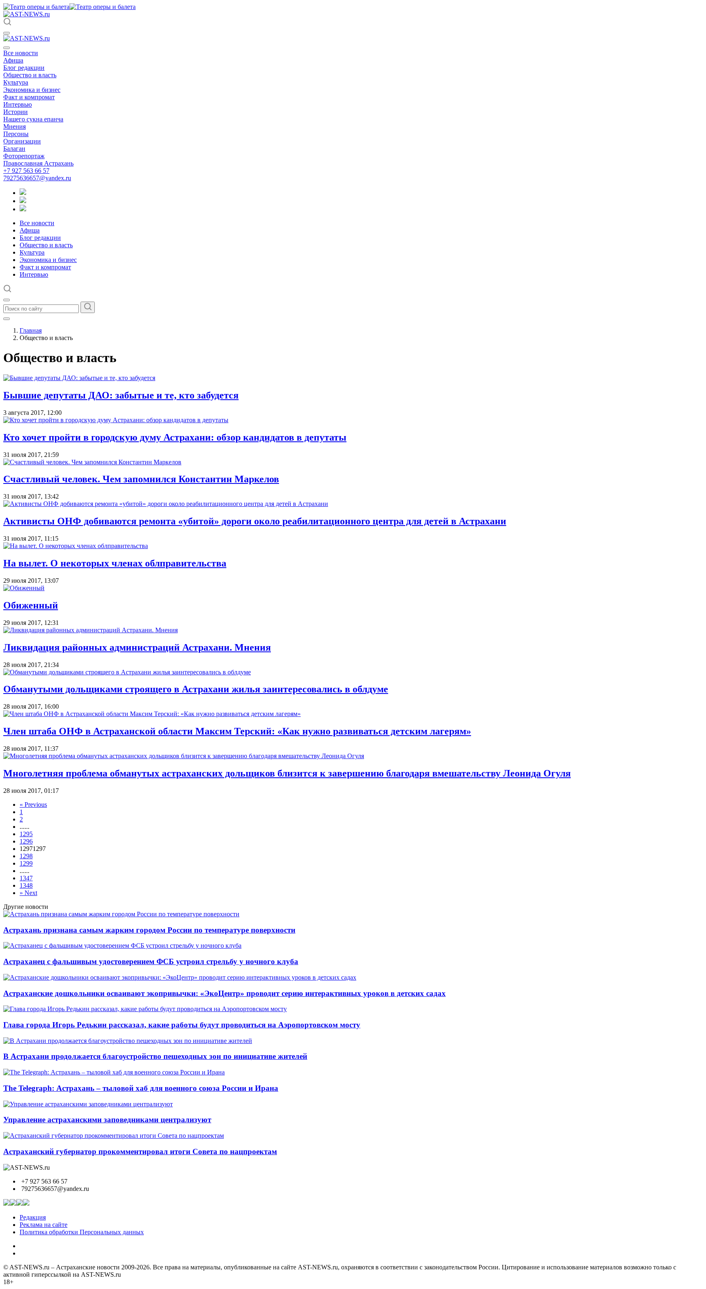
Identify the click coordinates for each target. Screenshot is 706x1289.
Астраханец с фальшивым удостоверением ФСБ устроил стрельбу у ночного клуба (150, 961)
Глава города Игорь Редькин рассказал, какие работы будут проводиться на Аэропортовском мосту (181, 1024)
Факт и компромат (29, 97)
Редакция (33, 1217)
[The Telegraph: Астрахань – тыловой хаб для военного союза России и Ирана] (114, 1072)
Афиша (13, 60)
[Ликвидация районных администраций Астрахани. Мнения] (90, 630)
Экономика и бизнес (31, 89)
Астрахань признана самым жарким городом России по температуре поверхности (149, 930)
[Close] (6, 48)
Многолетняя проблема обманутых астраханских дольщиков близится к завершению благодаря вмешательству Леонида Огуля (287, 773)
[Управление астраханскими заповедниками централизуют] (88, 1104)
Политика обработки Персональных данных (82, 1232)
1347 (26, 878)
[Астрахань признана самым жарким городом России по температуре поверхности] (121, 914)
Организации (22, 141)
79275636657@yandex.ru (37, 178)
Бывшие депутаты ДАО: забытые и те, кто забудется (121, 395)
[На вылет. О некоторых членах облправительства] (75, 545)
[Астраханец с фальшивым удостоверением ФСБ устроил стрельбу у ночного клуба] (122, 945)
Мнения (14, 126)
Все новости (20, 52)
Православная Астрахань (38, 163)
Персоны (16, 133)
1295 (26, 833)
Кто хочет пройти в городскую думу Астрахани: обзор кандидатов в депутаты (174, 437)
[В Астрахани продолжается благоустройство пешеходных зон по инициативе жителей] (127, 1040)
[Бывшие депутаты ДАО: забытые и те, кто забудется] (79, 377)
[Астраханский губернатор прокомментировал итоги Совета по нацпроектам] (113, 1135)
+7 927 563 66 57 (26, 170)
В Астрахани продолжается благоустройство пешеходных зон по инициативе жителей (155, 1056)
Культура (15, 82)
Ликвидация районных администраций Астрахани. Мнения (137, 647)
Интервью (17, 104)
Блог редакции (24, 67)
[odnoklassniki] (23, 200)
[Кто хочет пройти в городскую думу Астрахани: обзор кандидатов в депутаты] (115, 419)
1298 (26, 856)
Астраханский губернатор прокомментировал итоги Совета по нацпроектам (140, 1151)
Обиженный (30, 605)
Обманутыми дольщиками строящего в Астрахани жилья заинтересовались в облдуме (195, 689)
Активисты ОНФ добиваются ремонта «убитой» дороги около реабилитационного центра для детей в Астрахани (254, 521)
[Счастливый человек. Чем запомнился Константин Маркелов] (92, 462)
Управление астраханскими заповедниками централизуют (107, 1119)
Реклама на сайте (43, 1224)
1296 (26, 841)
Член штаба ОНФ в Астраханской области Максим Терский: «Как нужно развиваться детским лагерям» (237, 731)
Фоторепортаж (24, 155)
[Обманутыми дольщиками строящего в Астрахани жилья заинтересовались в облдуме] (127, 672)
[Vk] (23, 209)
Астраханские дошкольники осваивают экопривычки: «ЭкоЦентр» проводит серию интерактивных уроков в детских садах (224, 993)
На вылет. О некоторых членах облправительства (114, 563)
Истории (15, 111)
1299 (26, 863)
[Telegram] (23, 192)
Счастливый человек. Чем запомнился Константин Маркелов (141, 479)
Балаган (14, 148)
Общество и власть (29, 75)
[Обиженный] (24, 587)
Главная (31, 330)
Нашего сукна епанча (33, 119)
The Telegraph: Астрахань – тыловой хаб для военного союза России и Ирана (140, 1088)
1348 (26, 885)
